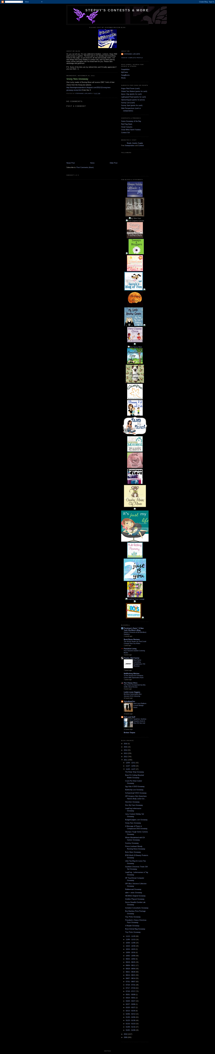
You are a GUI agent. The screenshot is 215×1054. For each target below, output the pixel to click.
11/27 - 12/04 (131, 766)
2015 (126, 747)
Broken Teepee (129, 733)
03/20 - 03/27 (131, 1001)
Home (92, 163)
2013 (126, 753)
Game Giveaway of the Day (131, 121)
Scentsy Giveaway (132, 843)
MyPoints (124, 72)
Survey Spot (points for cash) (131, 105)
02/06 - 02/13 (131, 1014)
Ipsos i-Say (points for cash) (131, 94)
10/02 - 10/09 (131, 956)
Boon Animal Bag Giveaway (135, 929)
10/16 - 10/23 (131, 949)
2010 (126, 1034)
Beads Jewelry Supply (135, 143)
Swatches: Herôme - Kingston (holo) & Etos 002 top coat (140, 721)
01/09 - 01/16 (131, 1027)
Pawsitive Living (130, 649)
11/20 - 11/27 (131, 769)
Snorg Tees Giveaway (133, 823)
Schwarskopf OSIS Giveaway (136, 793)
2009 (126, 1037)
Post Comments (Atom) (85, 167)
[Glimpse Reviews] (135, 196)
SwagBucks (125, 75)
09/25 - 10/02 (131, 959)
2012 (126, 757)
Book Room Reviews (132, 639)
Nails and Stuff (129, 717)
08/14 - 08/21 (131, 975)
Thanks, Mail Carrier (131, 658)
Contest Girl (125, 132)
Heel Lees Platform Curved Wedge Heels (139, 705)
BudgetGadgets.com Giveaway (136, 820)
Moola (123, 78)
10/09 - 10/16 (131, 952)
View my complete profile (132, 57)
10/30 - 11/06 (131, 943)
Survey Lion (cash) (128, 103)
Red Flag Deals (126, 124)
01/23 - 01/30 (131, 1020)
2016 (126, 744)
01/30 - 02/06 (131, 1017)
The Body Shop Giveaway (134, 772)
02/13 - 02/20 (131, 1011)
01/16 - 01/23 (131, 1024)
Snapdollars (125, 69)
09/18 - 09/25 (131, 962)
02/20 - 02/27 (131, 1007)
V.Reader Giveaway (132, 926)
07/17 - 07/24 (131, 988)
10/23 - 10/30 (131, 946)
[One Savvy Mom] (135, 347)
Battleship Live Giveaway (134, 790)
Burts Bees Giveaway (133, 852)
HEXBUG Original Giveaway (135, 896)
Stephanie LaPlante (132, 54)
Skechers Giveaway (132, 802)
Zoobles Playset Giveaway (134, 899)
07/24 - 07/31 (131, 985)
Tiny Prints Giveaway (133, 917)
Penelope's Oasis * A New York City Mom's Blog (134, 629)
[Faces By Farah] (134, 435)
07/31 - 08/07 (131, 982)
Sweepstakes (130, 145)
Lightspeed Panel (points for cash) (133, 97)
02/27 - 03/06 (131, 1004)
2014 (126, 750)
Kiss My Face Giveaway (134, 805)
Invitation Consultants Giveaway (136, 908)
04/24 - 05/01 (131, 998)
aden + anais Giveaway (133, 893)
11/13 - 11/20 (131, 936)
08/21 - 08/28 (131, 972)
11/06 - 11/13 (131, 939)
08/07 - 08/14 (131, 978)
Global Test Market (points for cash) (134, 91)
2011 (126, 760)
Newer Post (70, 163)
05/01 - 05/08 (131, 994)
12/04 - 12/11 (131, 763)
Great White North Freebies (131, 130)
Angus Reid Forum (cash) (130, 88)
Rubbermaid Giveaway (133, 889)
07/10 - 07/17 (131, 991)
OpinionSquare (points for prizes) (133, 100)
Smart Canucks (126, 127)
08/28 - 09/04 (131, 969)
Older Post (113, 163)
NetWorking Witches (131, 673)
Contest (141, 145)
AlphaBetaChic (129, 701)
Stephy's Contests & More (117, 10)
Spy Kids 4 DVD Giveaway (135, 786)
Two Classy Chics (130, 683)
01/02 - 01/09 (131, 1030)
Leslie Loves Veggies (132, 692)
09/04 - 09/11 (131, 965)
